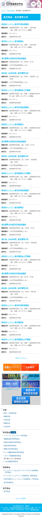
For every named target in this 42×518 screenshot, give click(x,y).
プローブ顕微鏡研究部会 (12, 456)
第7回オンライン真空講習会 (12, 41)
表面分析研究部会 (10, 445)
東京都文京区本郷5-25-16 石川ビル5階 (22, 508)
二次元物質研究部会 (11, 461)
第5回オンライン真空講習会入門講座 (16, 256)
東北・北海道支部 (10, 413)
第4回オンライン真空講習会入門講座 (16, 339)
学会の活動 (10, 11)
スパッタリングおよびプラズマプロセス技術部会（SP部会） (21, 471)
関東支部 (7, 416)
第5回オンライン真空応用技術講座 (15, 107)
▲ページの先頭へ (21, 498)
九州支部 (7, 426)
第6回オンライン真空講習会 (12, 124)
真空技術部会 (8, 482)
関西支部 (7, 423)
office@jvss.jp (34, 510)
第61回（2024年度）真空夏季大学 (14, 239)
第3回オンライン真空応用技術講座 (15, 305)
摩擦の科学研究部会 (11, 449)
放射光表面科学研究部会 (12, 442)
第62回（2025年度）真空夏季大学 (14, 156)
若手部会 (7, 491)
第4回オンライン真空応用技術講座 (15, 190)
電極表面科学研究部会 (12, 439)
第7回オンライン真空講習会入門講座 (16, 90)
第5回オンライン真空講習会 (12, 207)
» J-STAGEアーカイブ (11, 389)
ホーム (3, 11)
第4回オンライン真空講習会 (12, 322)
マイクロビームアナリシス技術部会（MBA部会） (21, 475)
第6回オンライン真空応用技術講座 (15, 24)
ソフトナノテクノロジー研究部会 (15, 435)
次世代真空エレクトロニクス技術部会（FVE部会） (22, 479)
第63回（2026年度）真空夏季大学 (14, 73)
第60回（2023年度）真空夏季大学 (14, 288)
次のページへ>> (21, 358)
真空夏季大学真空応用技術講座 (13, 58)
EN (33, 4)
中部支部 (7, 420)
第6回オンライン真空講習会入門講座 (16, 173)
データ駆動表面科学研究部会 (14, 452)
